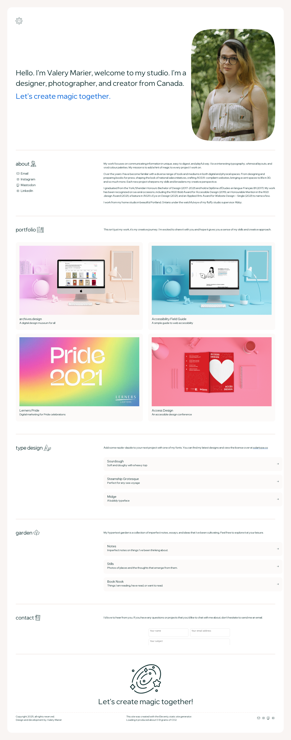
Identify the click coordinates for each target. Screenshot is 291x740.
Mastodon (28, 185)
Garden (24, 533)
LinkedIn (26, 191)
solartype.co (260, 447)
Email (24, 173)
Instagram (27, 179)
